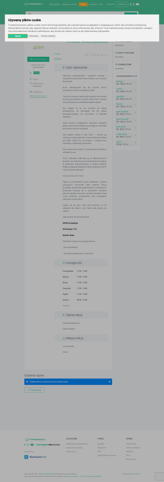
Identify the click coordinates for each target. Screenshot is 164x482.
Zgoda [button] (18, 36)
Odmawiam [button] (33, 36)
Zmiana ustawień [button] (48, 36)
